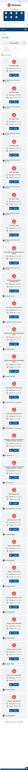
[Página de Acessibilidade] (16, 17)
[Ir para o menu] (5, 20)
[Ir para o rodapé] (11, 20)
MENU (4, 29)
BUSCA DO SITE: (5, 22)
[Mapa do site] (11, 17)
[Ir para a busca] (8, 20)
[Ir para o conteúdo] (20, 17)
